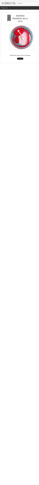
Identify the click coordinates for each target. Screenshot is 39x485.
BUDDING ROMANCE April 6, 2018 (20, 18)
